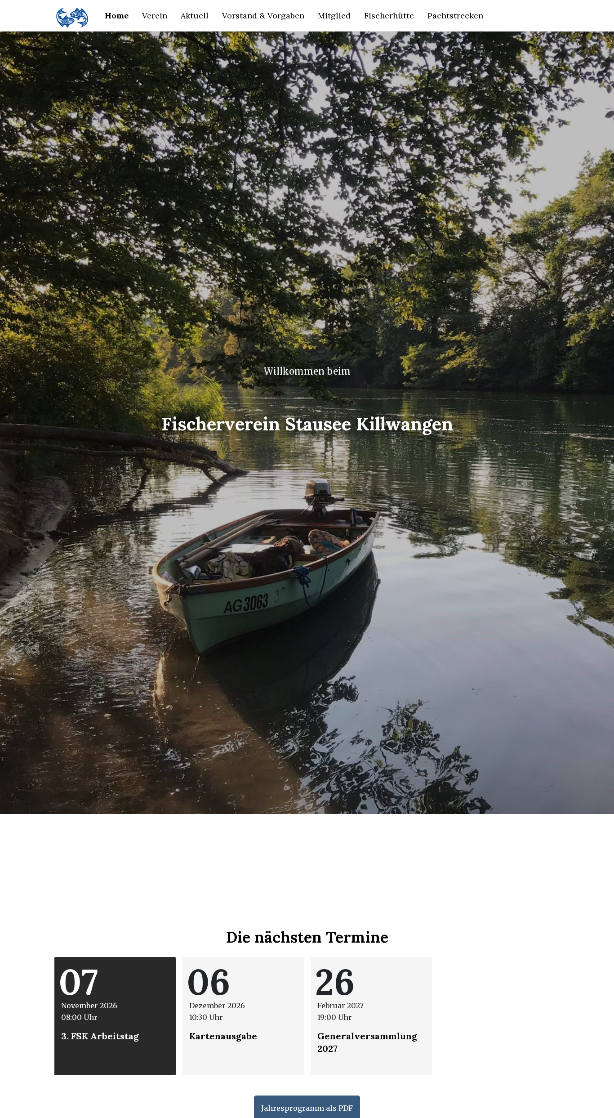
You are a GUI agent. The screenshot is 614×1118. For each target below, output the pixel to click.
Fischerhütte (389, 15)
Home (117, 15)
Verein (154, 15)
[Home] (72, 16)
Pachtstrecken (455, 15)
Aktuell (195, 15)
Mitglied (334, 15)
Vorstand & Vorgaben (263, 15)
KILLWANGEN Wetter (307, 847)
